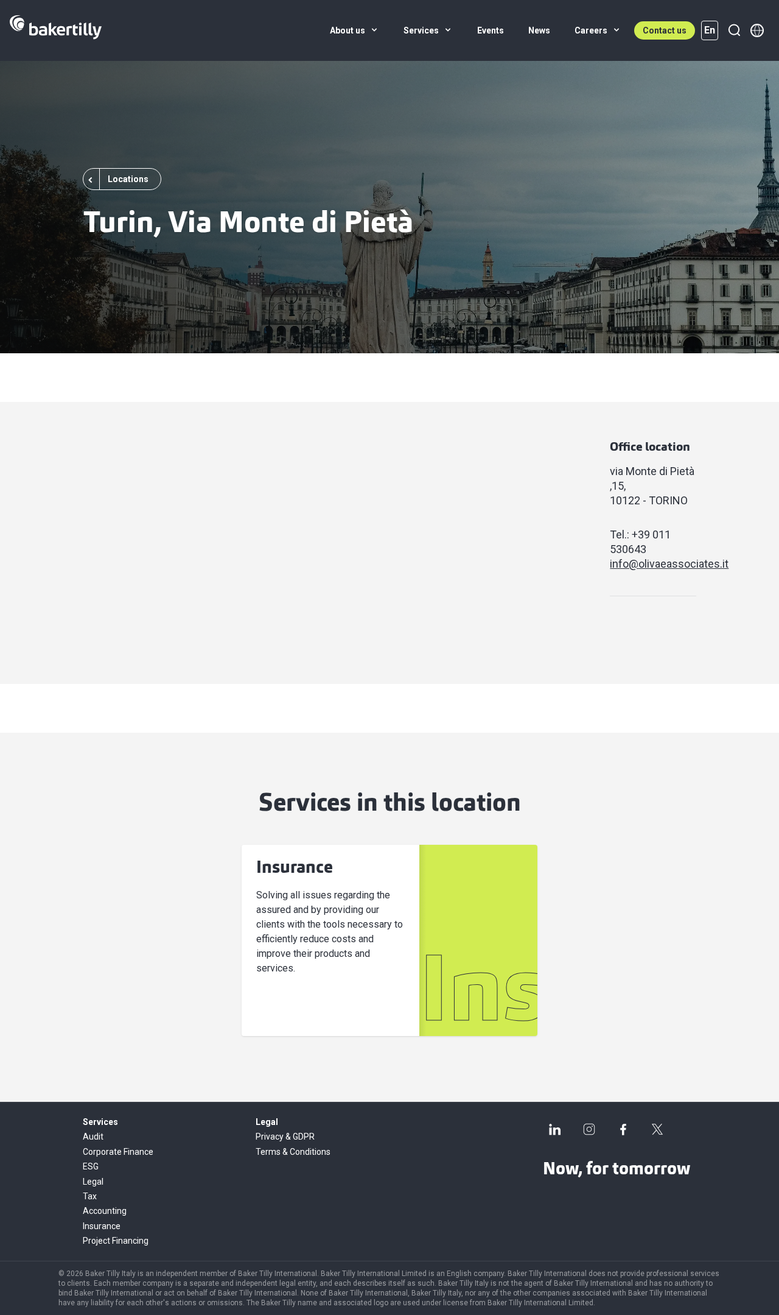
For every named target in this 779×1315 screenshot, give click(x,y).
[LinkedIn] (555, 1129)
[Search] (734, 30)
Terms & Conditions (293, 1152)
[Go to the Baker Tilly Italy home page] (56, 30)
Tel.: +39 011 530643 (640, 541)
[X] (657, 1129)
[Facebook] (623, 1129)
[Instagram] (589, 1129)
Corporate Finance (118, 1152)
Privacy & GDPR (285, 1136)
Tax (90, 1196)
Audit (93, 1136)
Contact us (664, 30)
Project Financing (115, 1241)
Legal (93, 1181)
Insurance (102, 1226)
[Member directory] (757, 30)
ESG (91, 1166)
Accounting (105, 1211)
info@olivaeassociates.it (653, 563)
